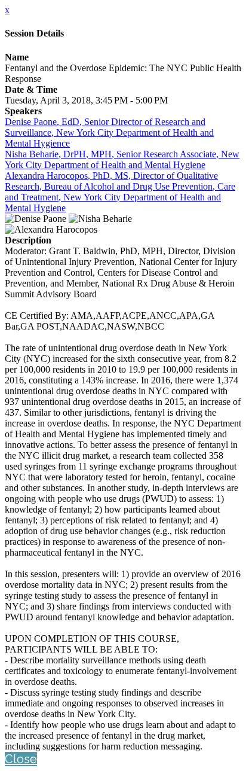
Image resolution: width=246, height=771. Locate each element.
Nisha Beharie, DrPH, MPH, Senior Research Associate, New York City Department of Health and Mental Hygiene (122, 159)
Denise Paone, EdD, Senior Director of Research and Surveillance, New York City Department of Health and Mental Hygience (109, 132)
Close (21, 759)
